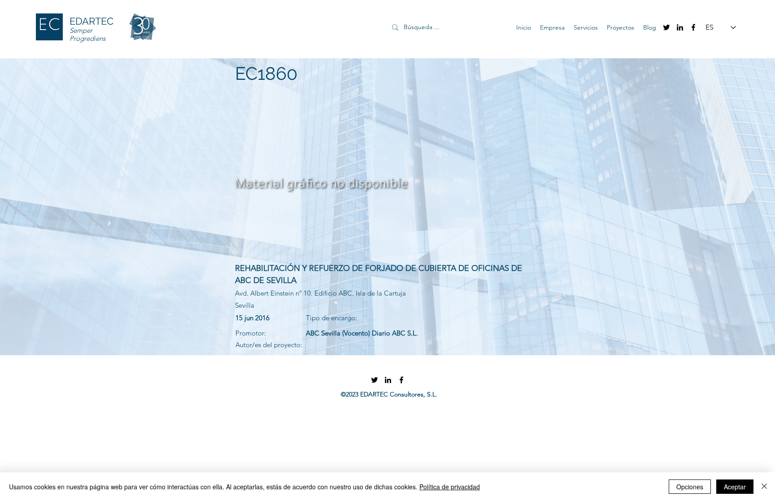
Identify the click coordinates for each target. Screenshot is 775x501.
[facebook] (693, 27)
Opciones (689, 486)
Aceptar (735, 486)
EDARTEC (91, 21)
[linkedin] (679, 27)
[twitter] (666, 27)
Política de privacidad (449, 486)
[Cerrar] (764, 486)
